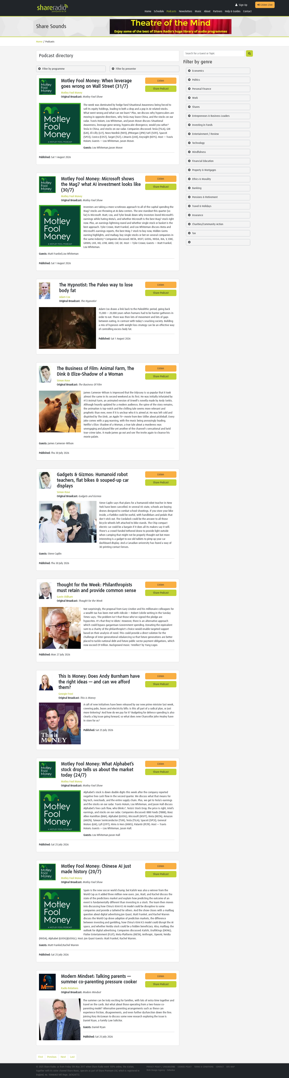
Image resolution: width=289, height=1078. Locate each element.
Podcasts (171, 11)
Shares (196, 107)
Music (198, 11)
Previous (52, 1057)
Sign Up (243, 5)
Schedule (159, 11)
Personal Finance (201, 89)
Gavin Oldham (65, 596)
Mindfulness (199, 152)
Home (148, 11)
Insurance (197, 215)
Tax (194, 233)
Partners (217, 11)
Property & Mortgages (204, 170)
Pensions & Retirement (205, 197)
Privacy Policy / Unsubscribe (161, 1067)
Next (63, 1057)
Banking (196, 188)
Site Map (230, 1067)
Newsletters (185, 11)
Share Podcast (161, 88)
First (40, 1057)
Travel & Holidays (201, 206)
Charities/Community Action (207, 224)
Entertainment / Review (205, 134)
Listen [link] (160, 80)
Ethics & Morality (201, 179)
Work (195, 98)
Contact (247, 11)
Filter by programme (53, 69)
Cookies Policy (185, 1067)
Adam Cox (64, 297)
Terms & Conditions (203, 1067)
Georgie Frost (66, 694)
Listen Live (266, 5)
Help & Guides (232, 11)
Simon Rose (63, 380)
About (207, 11)
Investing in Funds (202, 125)
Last (72, 1057)
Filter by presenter (126, 69)
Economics (198, 71)
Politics (196, 80)
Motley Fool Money (71, 92)
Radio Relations (69, 988)
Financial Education (203, 161)
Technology (198, 143)
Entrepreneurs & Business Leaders (211, 116)
